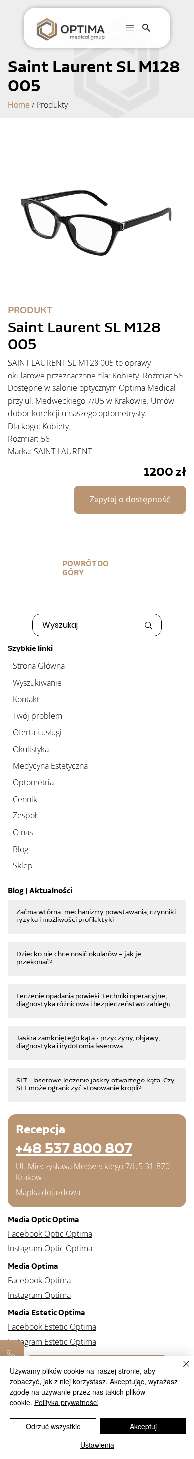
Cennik (25, 799)
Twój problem (37, 715)
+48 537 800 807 (74, 1148)
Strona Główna (39, 665)
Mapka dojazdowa (48, 1192)
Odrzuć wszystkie (53, 1426)
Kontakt (26, 699)
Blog (20, 849)
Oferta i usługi (37, 732)
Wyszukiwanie (37, 682)
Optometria (33, 782)
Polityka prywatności (66, 1402)
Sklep (23, 865)
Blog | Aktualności (40, 890)
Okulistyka (31, 749)
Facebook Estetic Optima (52, 1326)
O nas (23, 832)
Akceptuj (143, 1426)
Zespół (25, 815)
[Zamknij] (180, 1370)
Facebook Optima (39, 1280)
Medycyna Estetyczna (50, 765)
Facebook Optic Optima (50, 1233)
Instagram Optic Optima (50, 1248)
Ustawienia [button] (97, 1445)
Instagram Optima (39, 1295)
